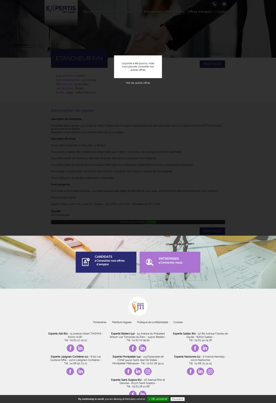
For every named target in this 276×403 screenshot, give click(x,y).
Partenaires (100, 322)
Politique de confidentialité (152, 322)
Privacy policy (193, 399)
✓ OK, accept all (158, 399)
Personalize (177, 399)
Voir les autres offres (138, 82)
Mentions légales (122, 322)
